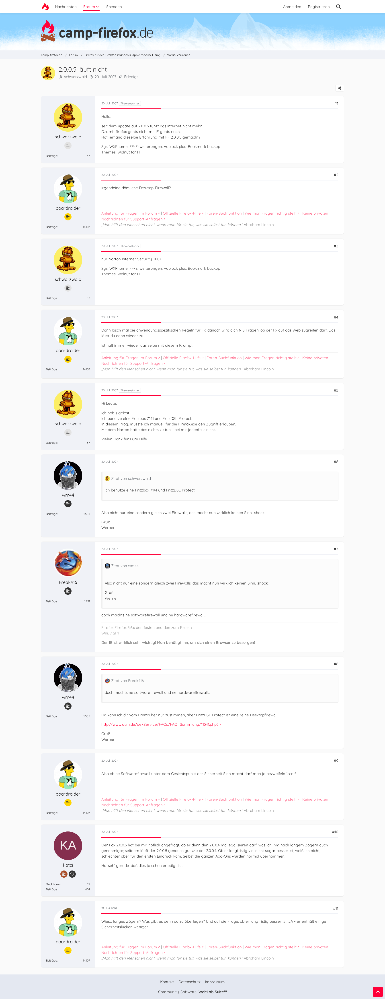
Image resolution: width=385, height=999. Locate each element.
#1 (336, 103)
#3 (336, 246)
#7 (336, 549)
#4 (336, 317)
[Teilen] (340, 88)
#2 (336, 174)
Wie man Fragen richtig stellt (271, 213)
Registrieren (319, 6)
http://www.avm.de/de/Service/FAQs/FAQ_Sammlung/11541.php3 (160, 724)
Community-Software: (192, 991)
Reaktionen (53, 884)
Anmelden (292, 6)
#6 (336, 461)
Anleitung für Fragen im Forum (129, 213)
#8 (336, 663)
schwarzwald (75, 76)
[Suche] (338, 6)
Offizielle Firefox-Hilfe (182, 213)
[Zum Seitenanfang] (378, 992)
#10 (335, 831)
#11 (335, 908)
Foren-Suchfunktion (224, 213)
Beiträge (51, 156)
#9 (336, 760)
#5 (336, 390)
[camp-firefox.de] (192, 30)
